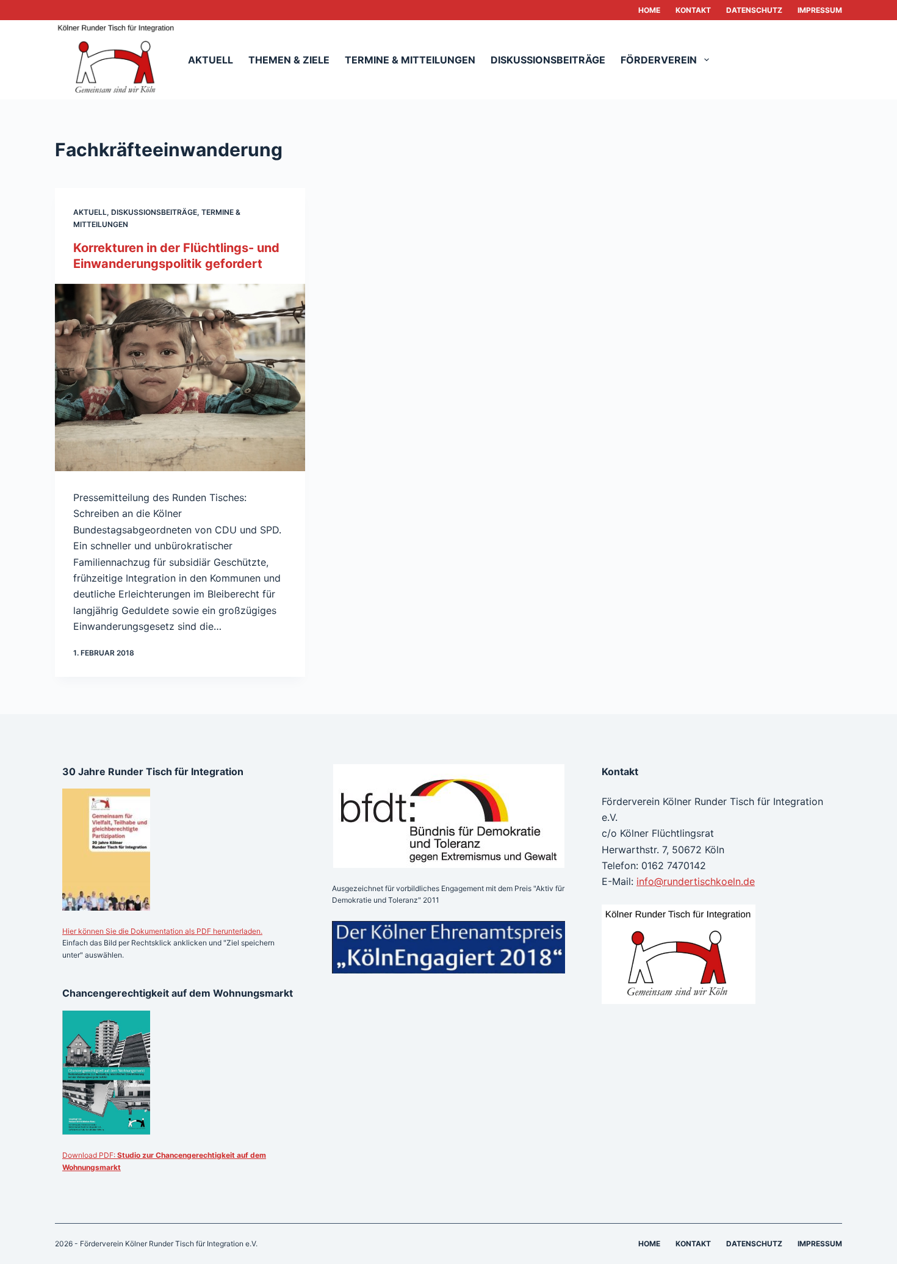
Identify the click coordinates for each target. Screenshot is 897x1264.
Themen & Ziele (289, 60)
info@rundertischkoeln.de (695, 881)
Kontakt (693, 10)
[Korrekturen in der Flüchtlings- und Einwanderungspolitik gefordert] (180, 378)
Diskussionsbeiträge (548, 60)
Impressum (820, 10)
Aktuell (210, 60)
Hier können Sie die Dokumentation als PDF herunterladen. (162, 931)
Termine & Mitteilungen (410, 60)
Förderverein (659, 60)
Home (649, 10)
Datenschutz (754, 10)
